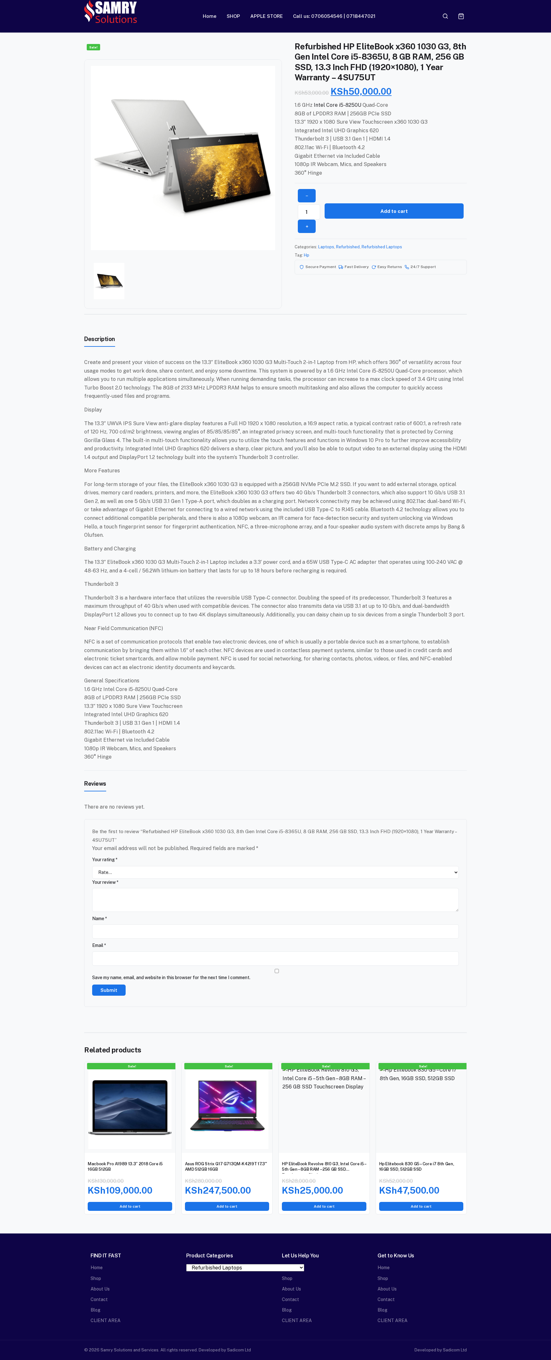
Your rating (105, 859)
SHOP (233, 16)
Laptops (326, 246)
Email (99, 945)
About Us (100, 1288)
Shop (96, 1278)
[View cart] (461, 16)
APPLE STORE (266, 16)
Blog (95, 1310)
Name (99, 918)
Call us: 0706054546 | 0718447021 (334, 16)
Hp (306, 255)
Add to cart (394, 211)
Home (210, 16)
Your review (105, 882)
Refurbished (348, 246)
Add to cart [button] (130, 1206)
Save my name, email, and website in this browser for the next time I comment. (171, 977)
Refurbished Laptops (382, 246)
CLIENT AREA (106, 1320)
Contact (99, 1299)
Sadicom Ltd (239, 1350)
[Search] (445, 16)
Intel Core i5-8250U (337, 105)
